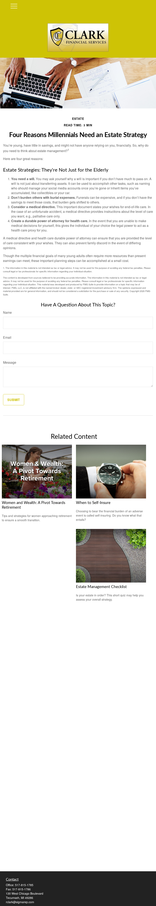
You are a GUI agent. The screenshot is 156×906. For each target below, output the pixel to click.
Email (7, 337)
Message (9, 362)
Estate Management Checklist (101, 587)
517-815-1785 (24, 885)
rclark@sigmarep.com (20, 902)
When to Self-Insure (93, 503)
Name (7, 312)
